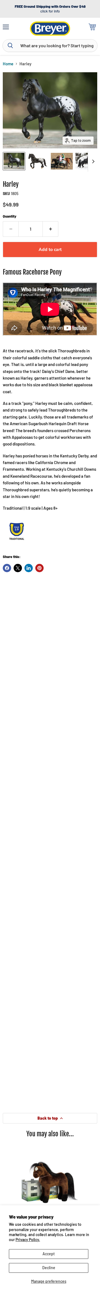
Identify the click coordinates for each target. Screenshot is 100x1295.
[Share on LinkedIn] (28, 568)
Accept (48, 1253)
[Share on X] (18, 568)
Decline (48, 1267)
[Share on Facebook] (7, 568)
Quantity (9, 216)
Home (8, 63)
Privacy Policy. (28, 1239)
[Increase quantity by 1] (50, 229)
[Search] (10, 45)
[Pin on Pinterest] (39, 568)
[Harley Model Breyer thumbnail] (14, 161)
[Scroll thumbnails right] (92, 161)
